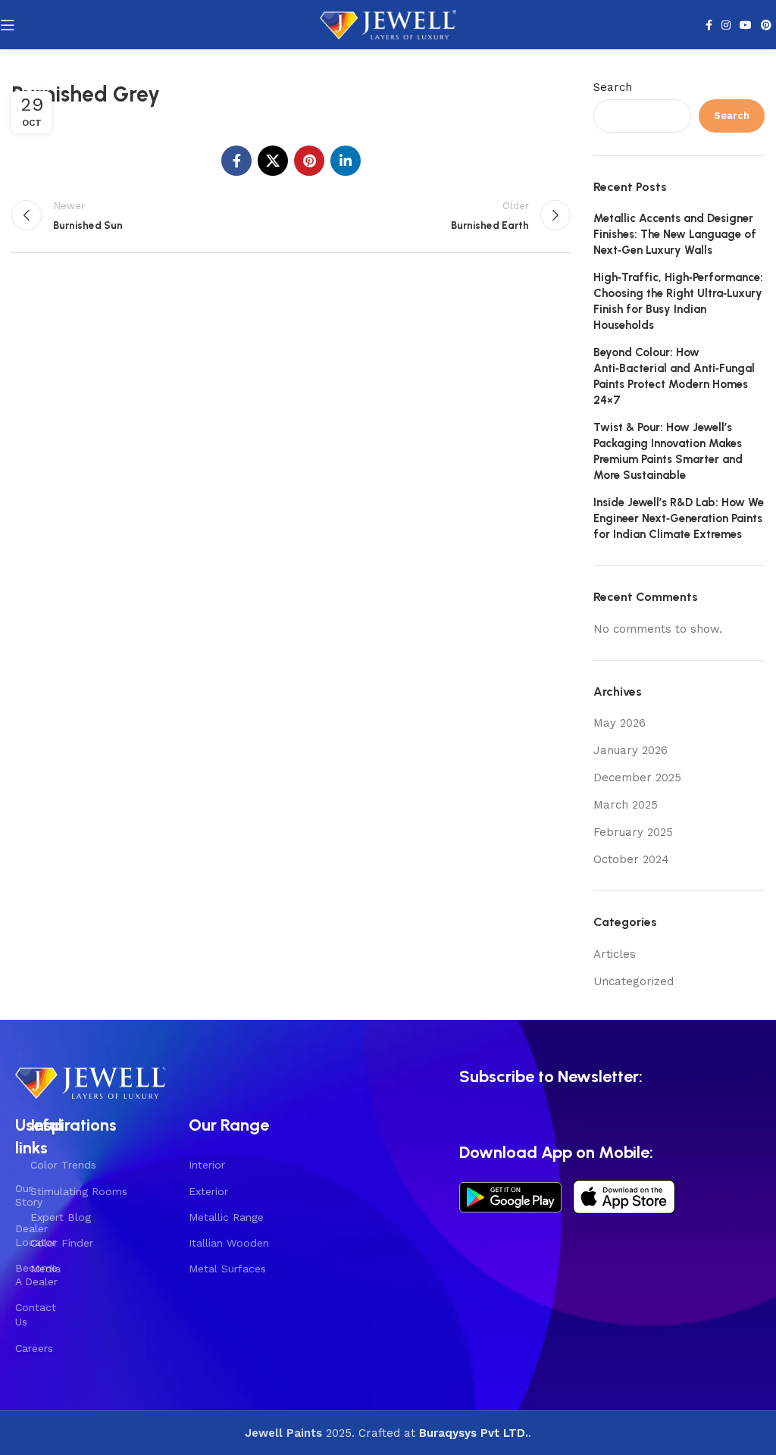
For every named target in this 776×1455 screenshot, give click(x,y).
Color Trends (63, 1165)
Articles (614, 954)
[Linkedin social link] (345, 161)
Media (45, 1269)
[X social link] (273, 161)
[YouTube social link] (745, 25)
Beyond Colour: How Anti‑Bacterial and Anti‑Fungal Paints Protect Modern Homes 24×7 (674, 376)
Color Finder (61, 1243)
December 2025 (637, 777)
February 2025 (633, 832)
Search (612, 87)
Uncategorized (633, 981)
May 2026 (619, 723)
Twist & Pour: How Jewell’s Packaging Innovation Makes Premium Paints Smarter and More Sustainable (668, 451)
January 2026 (630, 750)
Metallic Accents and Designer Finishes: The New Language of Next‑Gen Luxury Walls (674, 234)
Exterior (208, 1191)
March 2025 (625, 805)
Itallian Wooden (229, 1243)
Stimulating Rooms (78, 1191)
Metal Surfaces (227, 1269)
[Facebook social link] (709, 25)
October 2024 (631, 859)
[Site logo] (388, 23)
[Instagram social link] (726, 25)
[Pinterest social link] (766, 25)
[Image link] (91, 1080)
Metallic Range (226, 1217)
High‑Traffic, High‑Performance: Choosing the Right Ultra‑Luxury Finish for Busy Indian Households (678, 301)
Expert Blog (60, 1217)
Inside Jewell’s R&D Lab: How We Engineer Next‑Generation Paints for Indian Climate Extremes (678, 518)
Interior (207, 1165)
